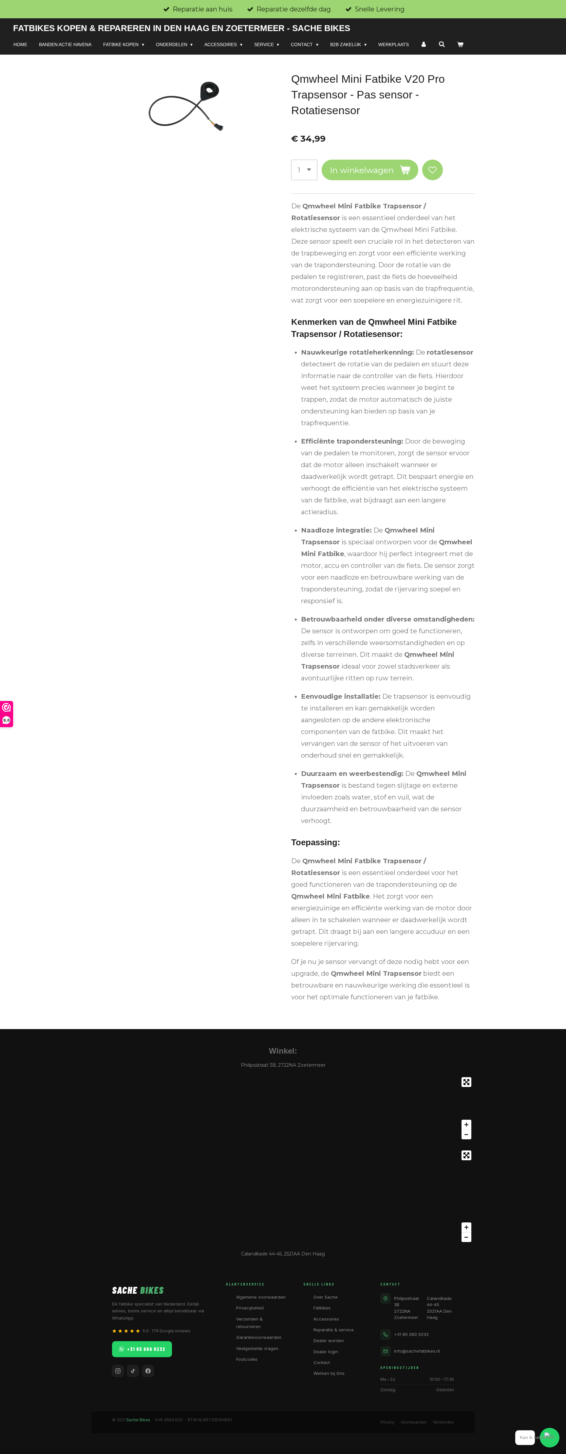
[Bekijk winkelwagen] (460, 44)
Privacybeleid (250, 1307)
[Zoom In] (466, 1125)
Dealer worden (328, 1340)
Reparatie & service (333, 1329)
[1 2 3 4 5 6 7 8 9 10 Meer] (304, 170)
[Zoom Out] (466, 1134)
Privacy (387, 1422)
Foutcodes (246, 1359)
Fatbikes (321, 1307)
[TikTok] (133, 1371)
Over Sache (325, 1297)
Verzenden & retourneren (249, 1322)
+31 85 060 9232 (146, 1349)
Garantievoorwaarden (258, 1337)
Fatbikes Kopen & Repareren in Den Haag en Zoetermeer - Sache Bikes (181, 28)
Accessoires (326, 1319)
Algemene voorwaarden (261, 1297)
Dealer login (325, 1351)
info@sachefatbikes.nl (417, 1351)
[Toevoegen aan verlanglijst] (432, 170)
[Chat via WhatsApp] (549, 1437)
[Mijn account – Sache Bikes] (423, 44)
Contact (321, 1362)
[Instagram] (118, 1371)
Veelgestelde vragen (257, 1348)
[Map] (283, 1108)
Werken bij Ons (329, 1373)
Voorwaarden (413, 1422)
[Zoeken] (441, 44)
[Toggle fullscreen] (466, 1082)
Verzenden (443, 1422)
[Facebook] (148, 1371)
